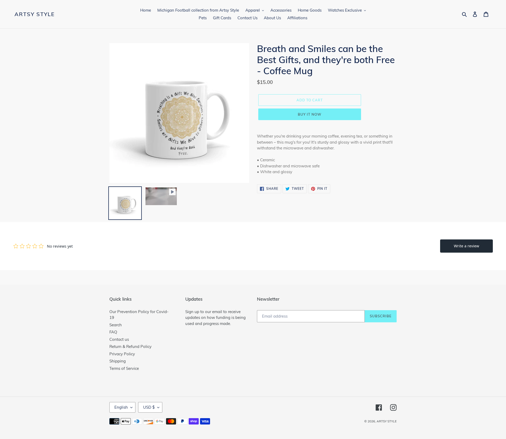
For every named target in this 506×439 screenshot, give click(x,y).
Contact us (119, 339)
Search (115, 324)
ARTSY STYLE (34, 14)
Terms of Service (124, 368)
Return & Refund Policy (130, 346)
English (121, 407)
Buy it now (310, 114)
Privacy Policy (122, 353)
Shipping (117, 361)
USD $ (149, 407)
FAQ (113, 331)
